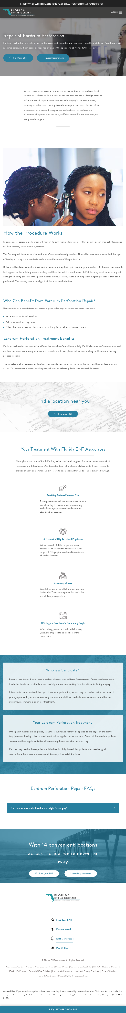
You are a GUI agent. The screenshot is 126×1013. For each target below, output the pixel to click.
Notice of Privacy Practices (88, 971)
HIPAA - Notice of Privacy (106, 966)
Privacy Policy (62, 966)
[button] (120, 12)
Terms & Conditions (47, 975)
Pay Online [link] (62, 947)
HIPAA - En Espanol (17, 971)
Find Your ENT (20, 58)
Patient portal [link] (63, 929)
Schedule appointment (80, 873)
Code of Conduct (110, 971)
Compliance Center (15, 966)
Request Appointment (53, 58)
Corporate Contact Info (80, 966)
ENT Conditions (65, 938)
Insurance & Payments (62, 971)
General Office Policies (39, 971)
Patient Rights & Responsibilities (73, 975)
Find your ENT (65, 414)
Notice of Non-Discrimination (40, 966)
